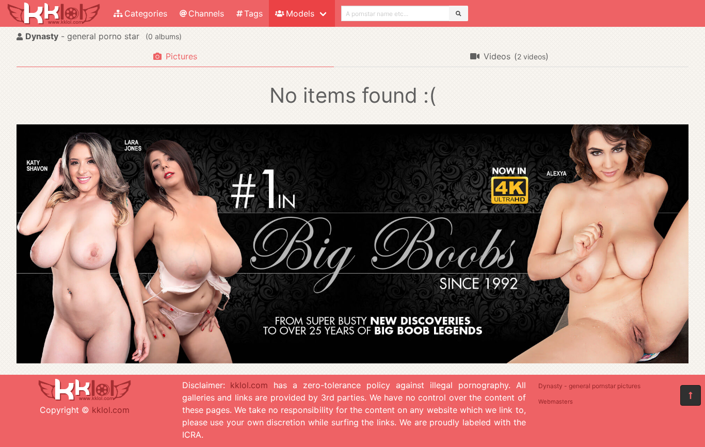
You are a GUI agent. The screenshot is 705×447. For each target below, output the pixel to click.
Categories (145, 13)
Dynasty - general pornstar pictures (589, 386)
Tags (253, 13)
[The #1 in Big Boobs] (352, 360)
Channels (206, 13)
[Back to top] (690, 395)
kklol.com (111, 410)
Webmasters (555, 401)
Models (300, 13)
